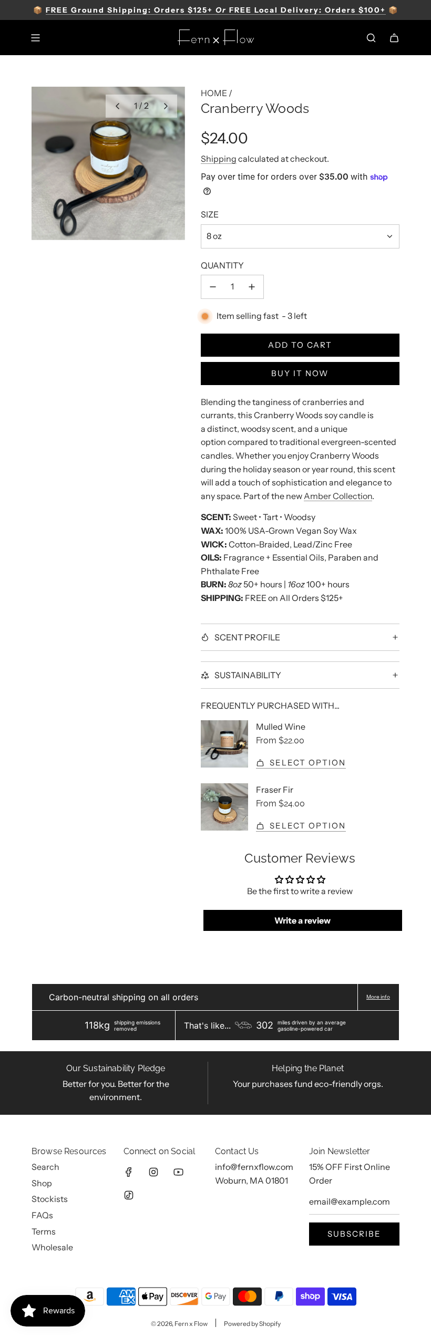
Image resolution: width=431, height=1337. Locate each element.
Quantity (222, 265)
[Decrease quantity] (212, 286)
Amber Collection (338, 496)
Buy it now (300, 373)
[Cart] (394, 37)
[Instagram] (153, 1172)
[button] (117, 106)
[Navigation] (35, 37)
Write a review (302, 920)
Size (210, 214)
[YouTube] (178, 1172)
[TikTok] (128, 1195)
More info (378, 997)
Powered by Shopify (252, 1324)
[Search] (371, 37)
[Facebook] (128, 1172)
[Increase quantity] (251, 286)
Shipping (219, 158)
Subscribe (354, 1234)
